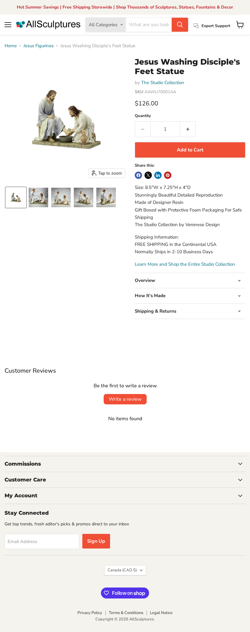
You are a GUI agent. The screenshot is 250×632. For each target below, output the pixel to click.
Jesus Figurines (38, 45)
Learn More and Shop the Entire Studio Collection (185, 264)
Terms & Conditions (126, 613)
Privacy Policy (89, 613)
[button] (15, 197)
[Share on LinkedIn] (158, 175)
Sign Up (96, 541)
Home (11, 45)
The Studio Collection (162, 83)
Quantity (143, 116)
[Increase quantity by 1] (188, 129)
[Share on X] (148, 175)
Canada (122, 570)
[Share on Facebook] (138, 175)
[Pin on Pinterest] (167, 175)
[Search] (180, 25)
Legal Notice (161, 613)
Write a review (125, 399)
